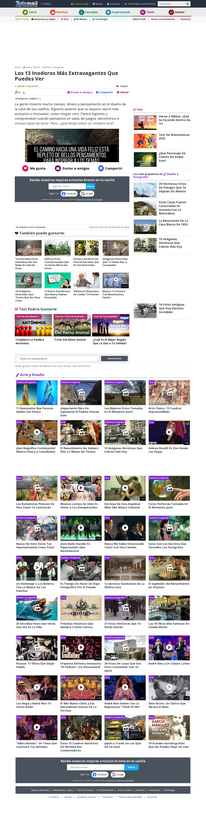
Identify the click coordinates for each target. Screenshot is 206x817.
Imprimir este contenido (32, 227)
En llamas (81, 19)
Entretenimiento (105, 789)
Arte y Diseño (32, 67)
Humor (179, 12)
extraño (67, 366)
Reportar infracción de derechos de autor (109, 227)
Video (47, 4)
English (124, 86)
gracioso (27, 366)
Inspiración (154, 789)
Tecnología (101, 19)
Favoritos (185, 19)
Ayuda (99, 3)
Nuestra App (81, 3)
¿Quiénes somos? (86, 797)
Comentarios (114, 358)
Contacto (115, 3)
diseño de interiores (42, 366)
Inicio (17, 67)
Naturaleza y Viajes (44, 19)
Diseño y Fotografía (53, 67)
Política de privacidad (94, 199)
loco (60, 366)
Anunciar (152, 797)
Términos (79, 199)
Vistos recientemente (163, 19)
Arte (66, 19)
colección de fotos (81, 366)
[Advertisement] (103, 44)
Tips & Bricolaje (85, 789)
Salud (32, 12)
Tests (150, 12)
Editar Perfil (139, 19)
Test (22, 308)
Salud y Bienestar (40, 789)
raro (55, 366)
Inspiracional (120, 12)
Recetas (61, 12)
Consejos (91, 12)
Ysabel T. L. (35, 98)
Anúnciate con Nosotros (141, 3)
